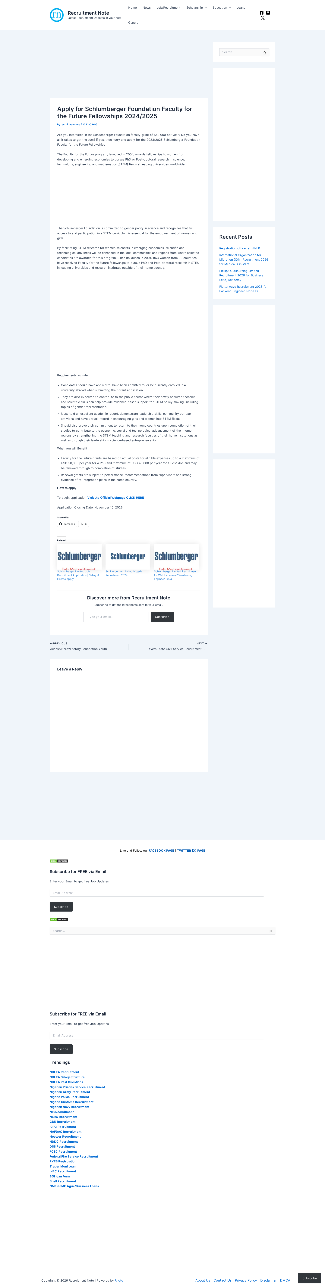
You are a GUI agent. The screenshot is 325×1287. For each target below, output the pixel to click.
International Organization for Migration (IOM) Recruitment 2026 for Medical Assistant (243, 259)
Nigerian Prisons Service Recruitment (77, 1087)
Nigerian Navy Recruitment (69, 1107)
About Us (202, 1280)
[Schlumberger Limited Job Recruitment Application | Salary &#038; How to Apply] (79, 557)
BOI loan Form (60, 1176)
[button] (205, 7)
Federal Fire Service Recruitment (74, 1156)
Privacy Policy (246, 1280)
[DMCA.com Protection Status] (59, 861)
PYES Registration (63, 1161)
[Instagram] (268, 13)
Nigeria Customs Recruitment (71, 1102)
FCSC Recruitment (63, 1151)
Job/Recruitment (168, 7)
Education (220, 7)
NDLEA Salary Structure (67, 1077)
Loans (241, 7)
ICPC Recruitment (63, 1127)
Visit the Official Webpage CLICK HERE (115, 497)
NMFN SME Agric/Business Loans (74, 1186)
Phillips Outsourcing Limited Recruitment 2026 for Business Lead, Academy (241, 275)
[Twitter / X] (263, 18)
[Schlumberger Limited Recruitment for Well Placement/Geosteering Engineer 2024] (176, 557)
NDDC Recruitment (64, 1141)
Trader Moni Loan (63, 1166)
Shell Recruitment (63, 1181)
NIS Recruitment (62, 1112)
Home (132, 7)
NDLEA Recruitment (64, 1072)
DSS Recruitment (62, 1146)
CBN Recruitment (62, 1122)
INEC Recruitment (63, 1171)
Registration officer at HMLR (239, 248)
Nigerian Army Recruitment (70, 1092)
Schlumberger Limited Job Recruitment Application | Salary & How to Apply (78, 575)
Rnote (119, 1280)
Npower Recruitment (65, 1136)
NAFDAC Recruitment (65, 1131)
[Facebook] (262, 13)
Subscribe (162, 617)
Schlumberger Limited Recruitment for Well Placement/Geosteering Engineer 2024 (175, 575)
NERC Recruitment (63, 1117)
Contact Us (222, 1280)
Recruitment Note (88, 13)
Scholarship (194, 7)
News (147, 7)
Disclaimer (268, 1280)
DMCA (285, 1280)
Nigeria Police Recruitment (69, 1097)
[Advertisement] (129, 70)
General (133, 22)
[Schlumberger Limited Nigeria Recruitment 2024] (128, 557)
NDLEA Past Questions (66, 1082)
